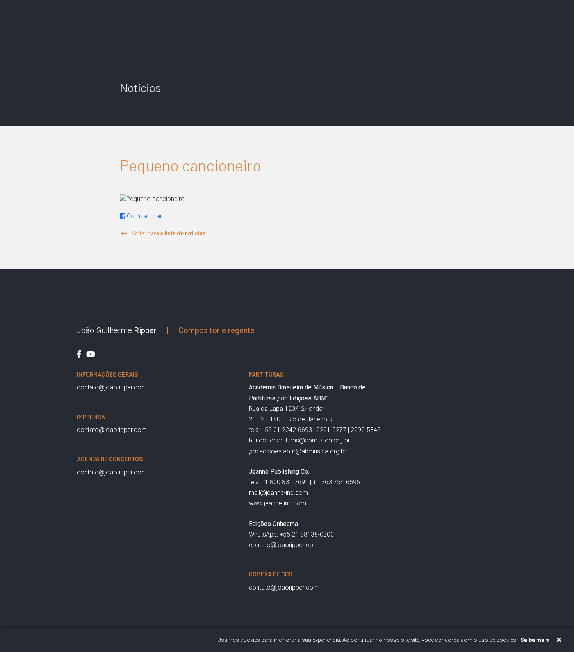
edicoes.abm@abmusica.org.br (302, 451)
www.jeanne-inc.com (277, 503)
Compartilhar (143, 216)
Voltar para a (169, 233)
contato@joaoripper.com (112, 387)
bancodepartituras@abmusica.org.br (299, 440)
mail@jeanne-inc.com (278, 492)
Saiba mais (535, 640)
